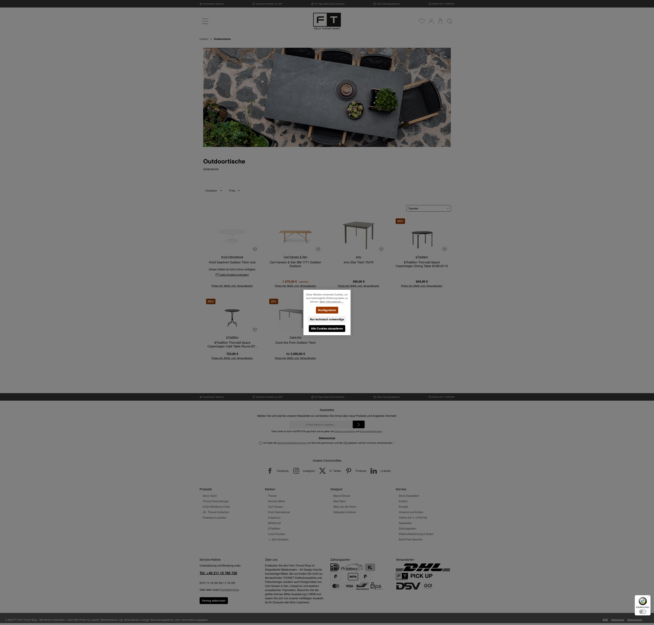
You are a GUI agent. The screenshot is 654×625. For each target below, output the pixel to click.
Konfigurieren (327, 310)
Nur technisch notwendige (327, 319)
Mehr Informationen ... (332, 301)
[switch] (642, 612)
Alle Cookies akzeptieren (327, 328)
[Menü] (649, 597)
